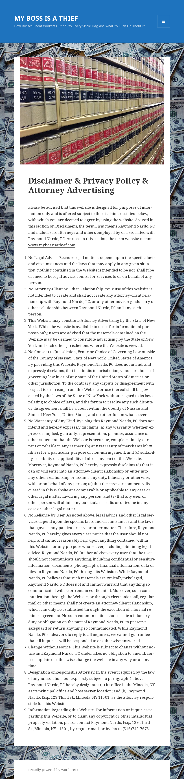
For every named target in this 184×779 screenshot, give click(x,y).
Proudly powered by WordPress (53, 770)
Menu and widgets (164, 27)
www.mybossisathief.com (51, 244)
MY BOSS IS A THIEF (46, 18)
